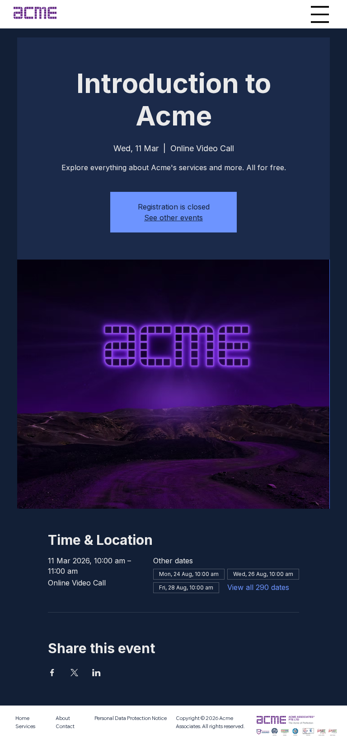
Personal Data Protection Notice (130, 718)
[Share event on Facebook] (52, 672)
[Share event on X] (74, 672)
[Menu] (320, 14)
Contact (65, 726)
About (63, 718)
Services (25, 726)
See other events (173, 217)
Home (22, 718)
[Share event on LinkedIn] (96, 672)
